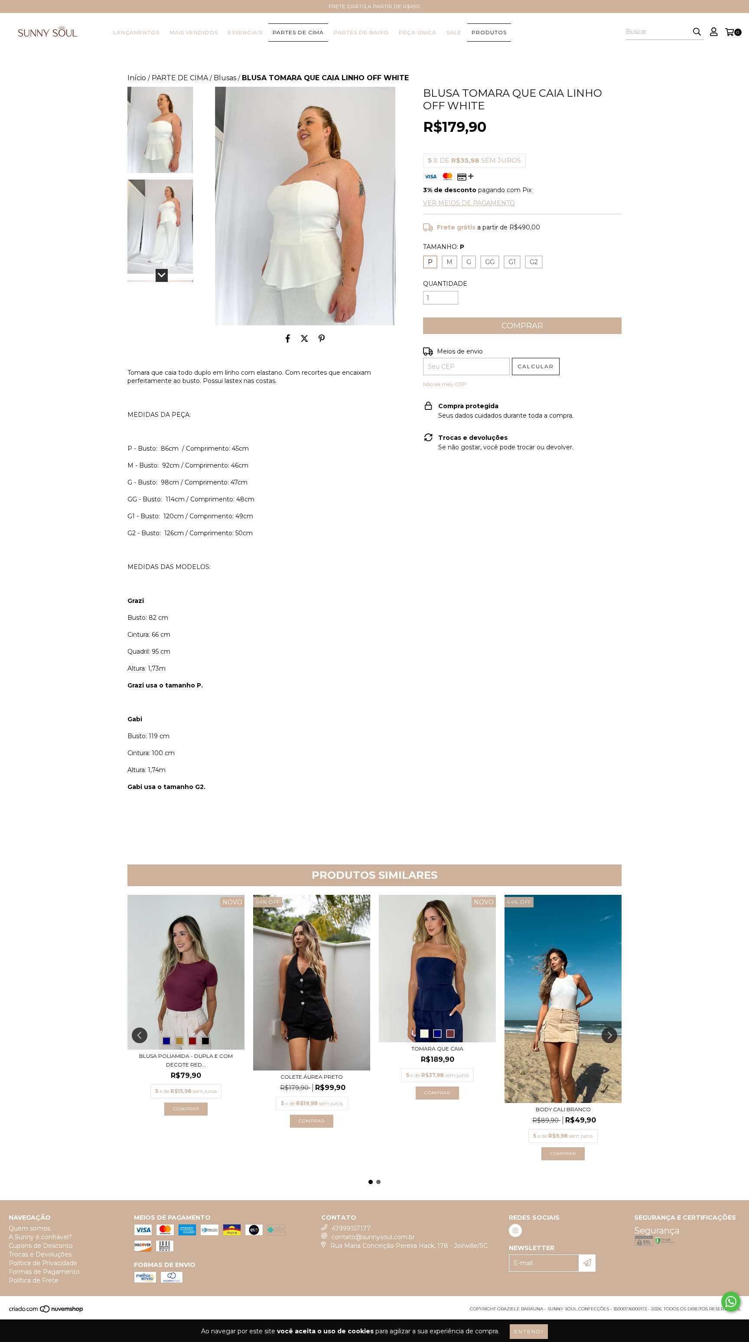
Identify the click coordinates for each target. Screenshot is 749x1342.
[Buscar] (697, 32)
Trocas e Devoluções (40, 1254)
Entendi (529, 1331)
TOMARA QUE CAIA (437, 1048)
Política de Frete (34, 1280)
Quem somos (29, 1228)
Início (136, 78)
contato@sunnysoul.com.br (373, 1237)
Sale (454, 32)
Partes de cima (298, 32)
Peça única (417, 32)
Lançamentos (136, 32)
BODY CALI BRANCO (563, 1109)
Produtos (489, 32)
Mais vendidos (193, 32)
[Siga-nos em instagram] (515, 1230)
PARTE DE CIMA (180, 78)
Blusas (225, 78)
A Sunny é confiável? (40, 1237)
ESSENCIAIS (245, 32)
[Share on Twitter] (304, 338)
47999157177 (351, 1228)
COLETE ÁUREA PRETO (311, 1077)
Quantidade (445, 284)
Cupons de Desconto (41, 1246)
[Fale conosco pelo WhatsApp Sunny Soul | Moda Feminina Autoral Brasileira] (730, 1302)
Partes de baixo (361, 32)
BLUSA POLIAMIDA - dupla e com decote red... (186, 1060)
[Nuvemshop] (47, 1311)
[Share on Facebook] (288, 338)
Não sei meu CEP (444, 384)
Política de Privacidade (43, 1263)
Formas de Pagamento (44, 1272)
